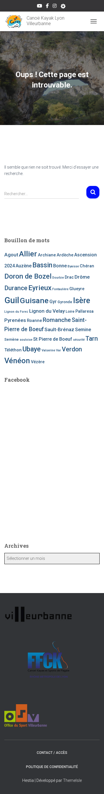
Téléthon (13, 350)
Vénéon (17, 360)
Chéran (87, 266)
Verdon (72, 349)
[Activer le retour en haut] (92, 782)
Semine (83, 329)
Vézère (37, 361)
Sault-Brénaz (59, 329)
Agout (11, 255)
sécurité (79, 340)
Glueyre (76, 288)
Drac (69, 277)
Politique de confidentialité (52, 767)
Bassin (42, 265)
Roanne (34, 320)
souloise (26, 340)
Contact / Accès (52, 753)
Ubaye (32, 349)
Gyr (53, 301)
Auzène (23, 266)
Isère (81, 300)
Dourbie (58, 277)
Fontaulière (60, 289)
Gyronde (64, 302)
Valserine (48, 350)
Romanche (57, 319)
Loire (70, 311)
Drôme (82, 277)
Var (58, 350)
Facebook (47, 6)
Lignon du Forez (16, 312)
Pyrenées (15, 320)
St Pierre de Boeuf (52, 339)
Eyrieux (39, 288)
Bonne (60, 266)
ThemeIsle (72, 780)
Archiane (47, 255)
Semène (11, 339)
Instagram (55, 6)
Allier (28, 253)
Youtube (39, 6)
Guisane (34, 300)
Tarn (92, 338)
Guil (11, 300)
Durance (15, 288)
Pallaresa (84, 311)
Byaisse (73, 266)
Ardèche (65, 255)
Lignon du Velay (47, 311)
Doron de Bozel (27, 276)
